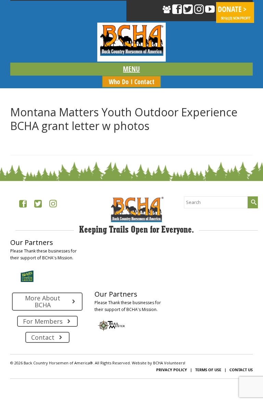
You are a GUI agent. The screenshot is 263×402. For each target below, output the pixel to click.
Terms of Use (208, 369)
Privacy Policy (171, 369)
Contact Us (241, 369)
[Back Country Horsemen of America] (131, 42)
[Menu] (131, 69)
